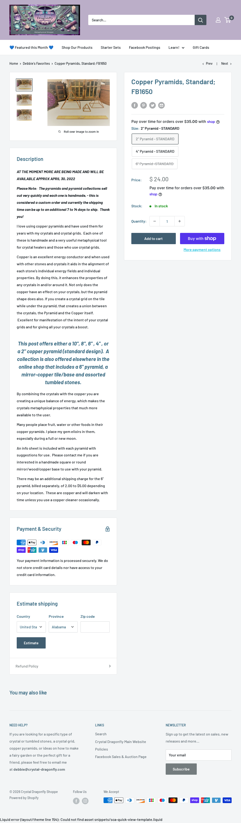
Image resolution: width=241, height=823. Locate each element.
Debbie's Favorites (36, 63)
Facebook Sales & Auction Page (121, 756)
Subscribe (181, 769)
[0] (228, 20)
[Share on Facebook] (134, 105)
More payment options (202, 249)
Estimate (31, 643)
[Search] (200, 20)
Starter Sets (111, 47)
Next (224, 63)
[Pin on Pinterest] (143, 105)
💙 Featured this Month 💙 (31, 47)
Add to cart (153, 238)
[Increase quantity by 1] (180, 221)
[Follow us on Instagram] (85, 800)
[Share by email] (161, 105)
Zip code (87, 616)
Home (13, 63)
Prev (209, 63)
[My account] (218, 20)
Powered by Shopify (24, 798)
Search (101, 734)
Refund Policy (27, 666)
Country (23, 616)
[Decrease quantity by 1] (155, 221)
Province (56, 616)
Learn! (174, 47)
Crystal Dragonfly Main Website (120, 741)
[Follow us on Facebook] (76, 800)
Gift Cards (201, 47)
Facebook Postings (144, 47)
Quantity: (139, 221)
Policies (101, 749)
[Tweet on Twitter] (152, 105)
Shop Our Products (77, 47)
